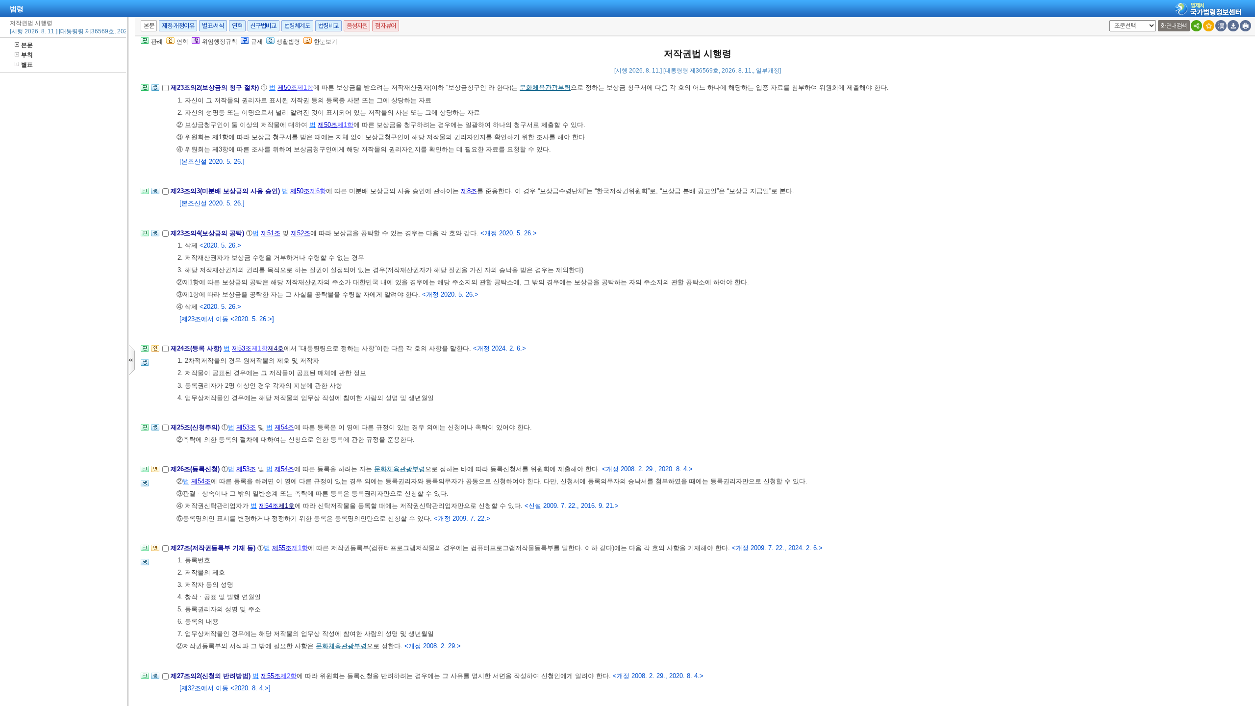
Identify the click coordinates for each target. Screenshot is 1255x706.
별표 (27, 64)
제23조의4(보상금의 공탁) (208, 233)
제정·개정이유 (178, 25)
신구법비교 (263, 25)
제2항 (288, 676)
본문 (27, 45)
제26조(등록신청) (196, 469)
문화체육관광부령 (545, 87)
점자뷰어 (385, 25)
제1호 (286, 505)
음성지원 (357, 25)
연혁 (237, 25)
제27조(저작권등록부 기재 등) (214, 548)
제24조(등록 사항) (197, 348)
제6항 (318, 191)
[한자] (1221, 25)
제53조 (241, 348)
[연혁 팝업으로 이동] (155, 351)
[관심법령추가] (1208, 25)
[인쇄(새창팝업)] (1245, 25)
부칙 (27, 54)
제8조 (469, 191)
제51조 (270, 233)
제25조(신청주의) (196, 427)
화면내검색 (1174, 25)
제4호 (276, 348)
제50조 (287, 87)
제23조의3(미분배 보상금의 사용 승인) (226, 191)
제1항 (305, 87)
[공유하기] (1196, 25)
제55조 (282, 548)
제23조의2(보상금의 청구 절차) (216, 87)
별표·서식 (213, 25)
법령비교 (328, 25)
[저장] (1233, 25)
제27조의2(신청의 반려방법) (211, 676)
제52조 (300, 233)
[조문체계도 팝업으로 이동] (145, 90)
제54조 (284, 427)
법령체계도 (297, 25)
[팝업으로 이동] (155, 90)
